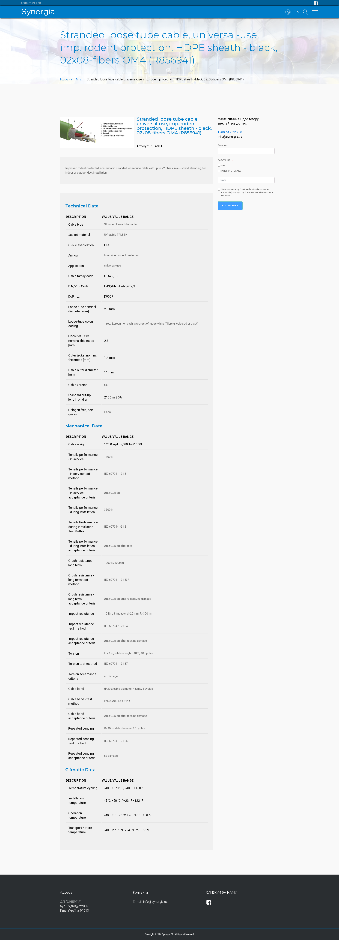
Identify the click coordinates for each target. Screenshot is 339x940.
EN (296, 12)
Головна (66, 79)
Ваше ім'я (223, 145)
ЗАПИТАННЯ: (224, 160)
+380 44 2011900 (230, 132)
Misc (79, 79)
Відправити (230, 205)
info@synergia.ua (30, 3)
